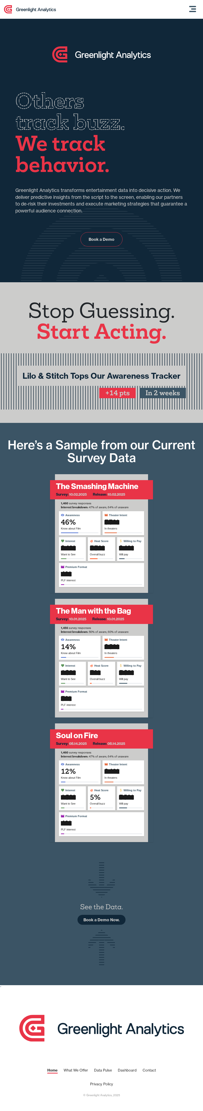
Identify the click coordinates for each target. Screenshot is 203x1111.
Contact (149, 1070)
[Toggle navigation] (192, 9)
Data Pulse (103, 1070)
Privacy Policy (101, 1084)
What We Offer (76, 1070)
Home (52, 1070)
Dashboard (127, 1070)
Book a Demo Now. (101, 919)
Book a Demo (101, 239)
